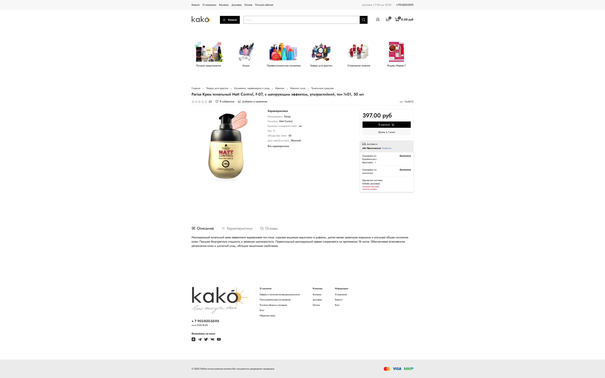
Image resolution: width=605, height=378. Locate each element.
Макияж (279, 88)
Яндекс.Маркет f (396, 65)
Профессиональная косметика (284, 65)
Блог (262, 310)
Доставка (236, 5)
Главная (196, 88)
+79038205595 (404, 5)
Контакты (224, 5)
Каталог (196, 5)
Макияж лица (297, 88)
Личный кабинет (264, 5)
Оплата (248, 5)
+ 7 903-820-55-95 (205, 321)
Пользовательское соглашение (275, 299)
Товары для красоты (321, 65)
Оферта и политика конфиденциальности (280, 294)
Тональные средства (322, 88)
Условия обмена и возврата (273, 305)
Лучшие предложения (208, 65)
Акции (246, 65)
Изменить (387, 148)
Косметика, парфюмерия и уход (251, 88)
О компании (209, 5)
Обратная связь (267, 315)
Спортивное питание (359, 65)
